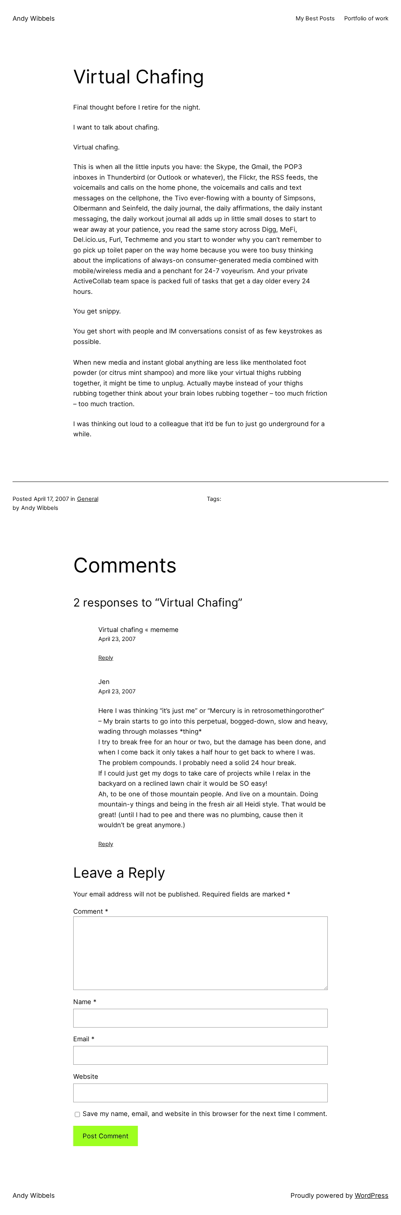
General (87, 498)
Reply (105, 657)
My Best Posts (315, 18)
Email (83, 1039)
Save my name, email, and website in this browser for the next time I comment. (205, 1114)
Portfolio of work (366, 18)
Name (84, 1002)
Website (85, 1076)
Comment (90, 911)
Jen (104, 682)
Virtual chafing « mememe (138, 630)
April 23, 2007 (116, 639)
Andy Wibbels (34, 18)
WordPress (371, 1195)
